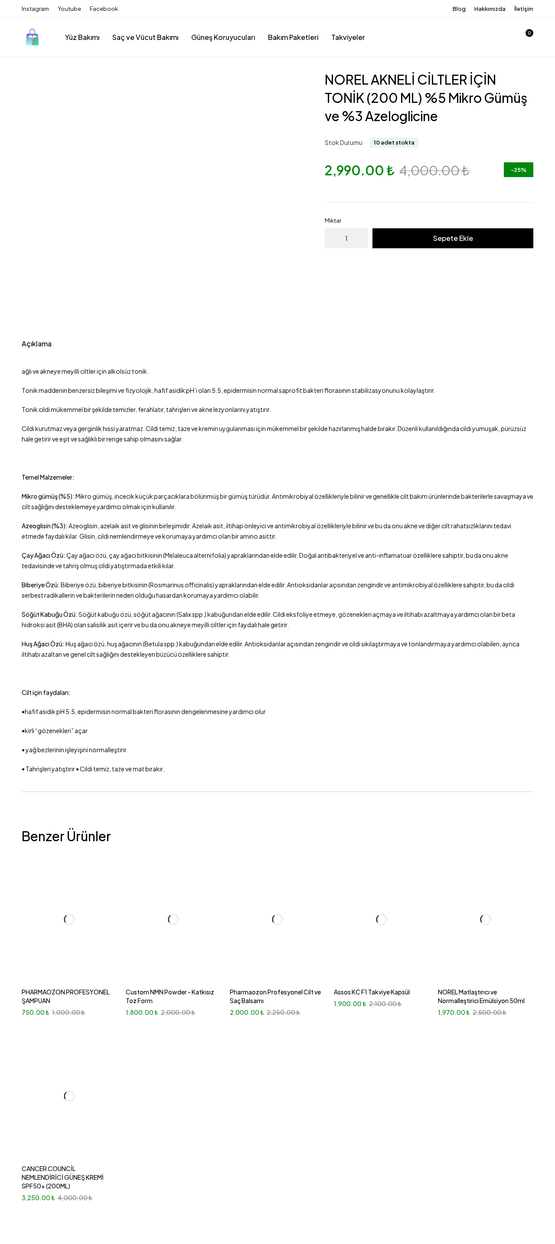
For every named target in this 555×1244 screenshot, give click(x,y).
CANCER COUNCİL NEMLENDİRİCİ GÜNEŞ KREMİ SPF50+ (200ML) (63, 1177)
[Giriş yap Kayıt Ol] (479, 37)
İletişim (523, 8)
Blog (459, 8)
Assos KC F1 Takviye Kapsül (372, 992)
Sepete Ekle (453, 238)
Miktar (333, 220)
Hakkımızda (490, 8)
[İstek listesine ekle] (266, 85)
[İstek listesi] (502, 37)
